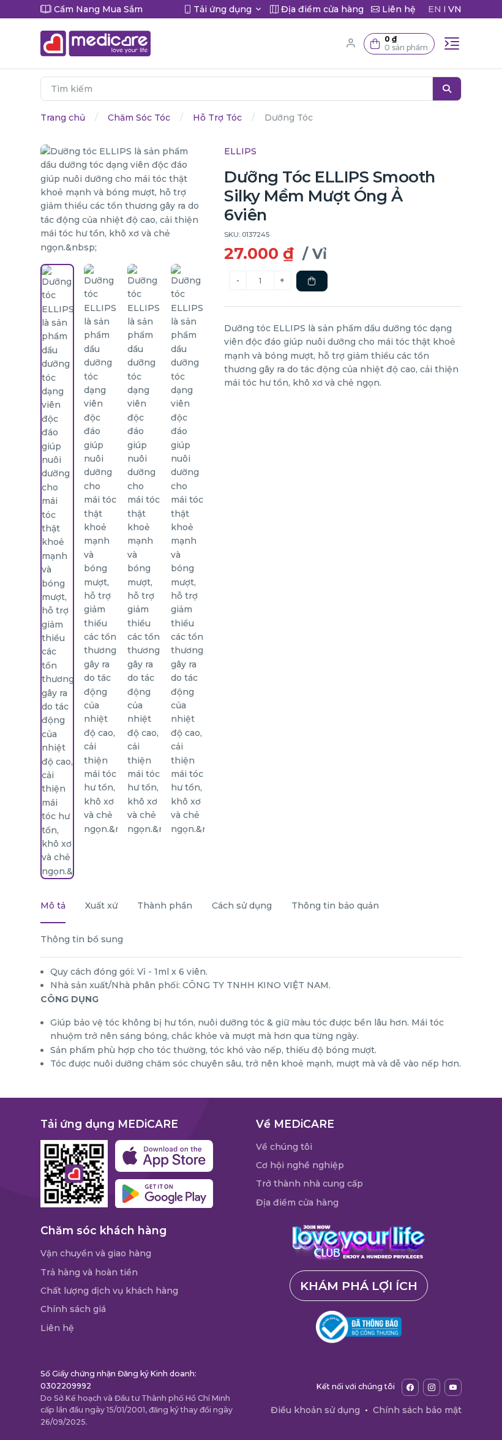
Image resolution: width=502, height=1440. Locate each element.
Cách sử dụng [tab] (242, 905)
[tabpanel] (251, 1018)
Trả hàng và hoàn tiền (89, 1272)
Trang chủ (62, 117)
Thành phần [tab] (164, 905)
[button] (399, 43)
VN (455, 9)
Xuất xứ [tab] (101, 905)
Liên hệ (57, 1327)
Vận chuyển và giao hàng (95, 1253)
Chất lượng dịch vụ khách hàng (109, 1290)
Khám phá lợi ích (359, 1285)
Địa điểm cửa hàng (297, 1202)
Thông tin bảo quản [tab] (335, 905)
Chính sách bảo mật (417, 1410)
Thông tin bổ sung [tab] (81, 939)
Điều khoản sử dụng (315, 1410)
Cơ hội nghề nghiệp (300, 1165)
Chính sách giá (73, 1308)
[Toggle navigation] (452, 43)
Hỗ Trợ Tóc (217, 117)
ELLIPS (240, 151)
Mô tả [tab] (53, 905)
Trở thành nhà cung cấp (309, 1183)
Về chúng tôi (284, 1146)
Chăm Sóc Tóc (139, 117)
